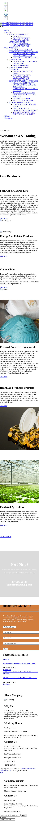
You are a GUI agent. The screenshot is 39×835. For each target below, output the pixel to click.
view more (3, 218)
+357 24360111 (18, 581)
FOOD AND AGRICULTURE (20, 102)
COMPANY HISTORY (21, 38)
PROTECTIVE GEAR (21, 79)
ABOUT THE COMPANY (18, 34)
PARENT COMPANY (21, 40)
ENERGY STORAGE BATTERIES (26, 58)
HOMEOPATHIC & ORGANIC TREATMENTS (24, 86)
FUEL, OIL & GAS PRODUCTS (20, 50)
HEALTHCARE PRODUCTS (24, 83)
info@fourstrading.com (19, 584)
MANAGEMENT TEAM (22, 44)
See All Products (5, 537)
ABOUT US (17, 36)
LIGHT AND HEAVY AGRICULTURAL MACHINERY (25, 109)
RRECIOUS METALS (21, 65)
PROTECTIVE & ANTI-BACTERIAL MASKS (22, 76)
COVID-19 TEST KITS (21, 98)
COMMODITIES (15, 59)
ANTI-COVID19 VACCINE (23, 100)
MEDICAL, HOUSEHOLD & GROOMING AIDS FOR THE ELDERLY (24, 94)
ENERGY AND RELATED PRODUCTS (23, 52)
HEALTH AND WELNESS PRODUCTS (23, 81)
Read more (7, 670)
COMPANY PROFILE (21, 46)
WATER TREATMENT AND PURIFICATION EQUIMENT (24, 113)
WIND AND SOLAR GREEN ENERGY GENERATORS (24, 55)
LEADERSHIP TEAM (17, 42)
